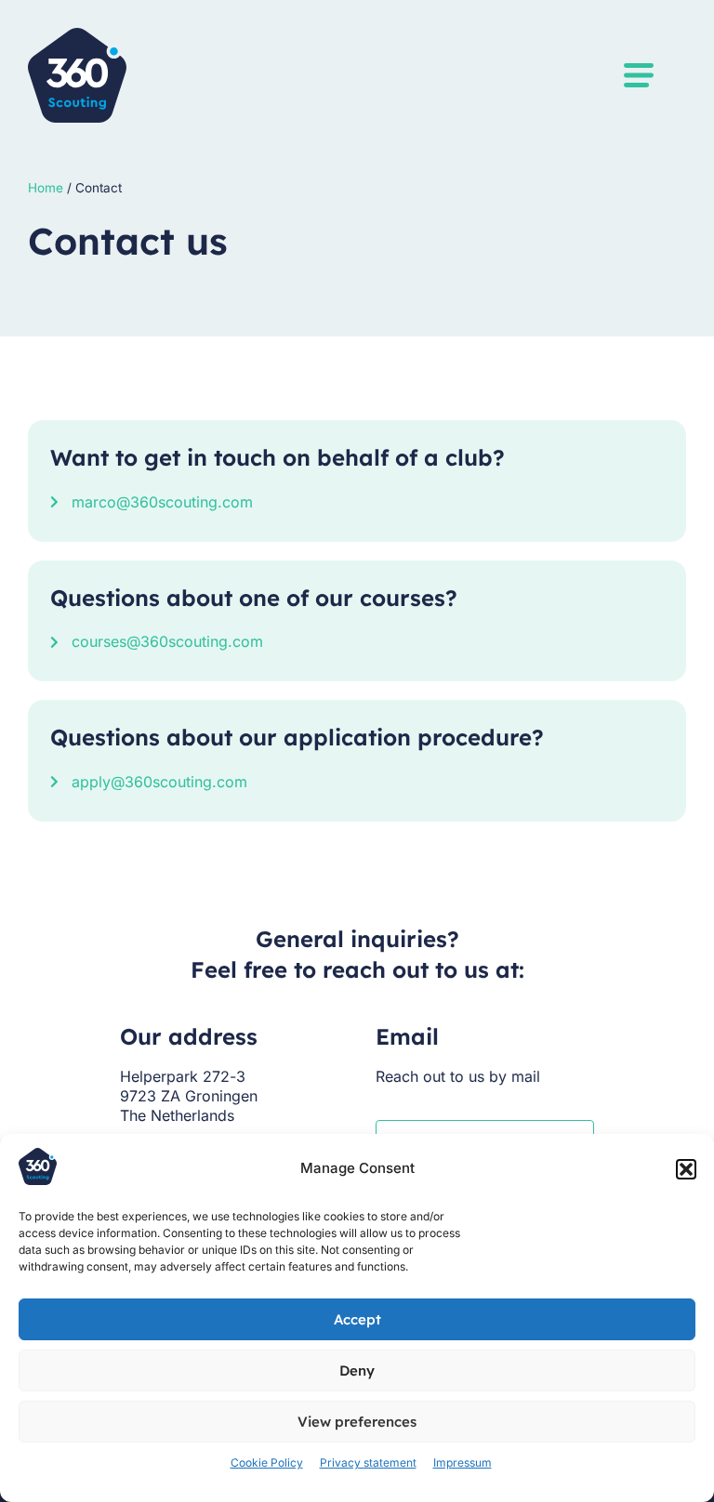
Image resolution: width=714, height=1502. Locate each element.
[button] (686, 1169)
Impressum (462, 1462)
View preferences (357, 1421)
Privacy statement (368, 1462)
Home (45, 187)
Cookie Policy (267, 1462)
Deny (357, 1370)
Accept (357, 1319)
